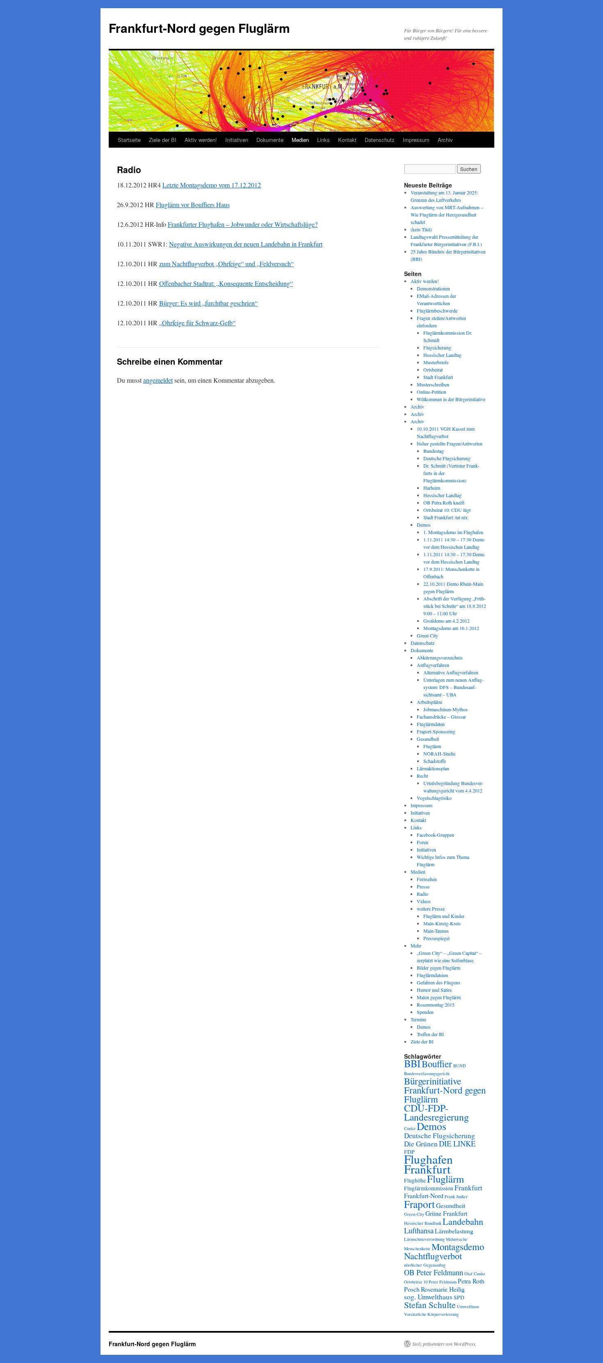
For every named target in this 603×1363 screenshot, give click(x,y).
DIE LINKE (457, 1143)
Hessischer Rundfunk (422, 1223)
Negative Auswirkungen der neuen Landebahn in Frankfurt (245, 244)
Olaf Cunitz (474, 1273)
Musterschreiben (433, 384)
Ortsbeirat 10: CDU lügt (447, 510)
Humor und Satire (434, 989)
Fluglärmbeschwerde (437, 310)
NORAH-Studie (439, 753)
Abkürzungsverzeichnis (440, 657)
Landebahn (463, 1221)
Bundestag (433, 450)
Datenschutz (380, 140)
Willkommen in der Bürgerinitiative (451, 399)
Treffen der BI (430, 1034)
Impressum (416, 140)
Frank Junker (456, 1196)
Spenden (425, 1012)
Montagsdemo (458, 1246)
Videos (424, 901)
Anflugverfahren (433, 665)
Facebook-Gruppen (435, 834)
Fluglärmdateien (432, 975)
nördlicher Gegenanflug (424, 1265)
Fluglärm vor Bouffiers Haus (193, 204)
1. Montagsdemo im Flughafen (453, 532)
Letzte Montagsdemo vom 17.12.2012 (211, 184)
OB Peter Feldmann (433, 1272)
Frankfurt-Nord (423, 1196)
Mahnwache (456, 1239)
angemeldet (158, 380)
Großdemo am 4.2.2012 (446, 620)
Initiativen (236, 140)
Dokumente (269, 140)
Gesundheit (428, 738)
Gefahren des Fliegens (438, 982)
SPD (459, 1297)
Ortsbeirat (433, 369)
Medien (300, 140)
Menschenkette (417, 1248)
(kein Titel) (421, 229)
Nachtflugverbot (433, 1256)
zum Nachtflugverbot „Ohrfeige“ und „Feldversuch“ (226, 263)
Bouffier (437, 1063)
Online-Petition (431, 391)
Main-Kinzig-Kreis (442, 923)
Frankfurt (468, 1187)
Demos (424, 524)
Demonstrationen (433, 288)
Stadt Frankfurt (438, 377)
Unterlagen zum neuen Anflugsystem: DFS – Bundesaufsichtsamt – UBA (453, 687)
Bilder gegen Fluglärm (438, 967)
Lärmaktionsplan (433, 768)
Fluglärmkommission (428, 1188)
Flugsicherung (437, 347)
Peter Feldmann (443, 1282)
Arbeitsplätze (429, 702)
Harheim (431, 487)
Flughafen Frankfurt (428, 1164)
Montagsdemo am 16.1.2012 (451, 628)
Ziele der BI (162, 140)
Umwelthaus (468, 1306)
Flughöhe (415, 1180)
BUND (459, 1065)
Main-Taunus (436, 930)
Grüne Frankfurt (446, 1213)
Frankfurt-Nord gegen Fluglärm (199, 28)
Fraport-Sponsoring (436, 731)
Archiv (445, 140)
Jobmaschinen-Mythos (445, 709)
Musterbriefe (435, 362)
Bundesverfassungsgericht (427, 1073)
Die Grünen (421, 1143)
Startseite (129, 140)
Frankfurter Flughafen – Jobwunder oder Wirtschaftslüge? (242, 224)
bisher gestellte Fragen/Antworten (449, 443)
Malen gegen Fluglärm (439, 997)
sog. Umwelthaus (428, 1296)
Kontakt (347, 140)
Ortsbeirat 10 (415, 1282)
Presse (423, 886)
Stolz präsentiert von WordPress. (444, 1343)
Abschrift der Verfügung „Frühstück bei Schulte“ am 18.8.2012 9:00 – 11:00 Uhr (454, 605)
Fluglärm (432, 746)
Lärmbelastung (454, 1231)
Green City (427, 635)
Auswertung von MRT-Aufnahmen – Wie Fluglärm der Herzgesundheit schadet (447, 214)
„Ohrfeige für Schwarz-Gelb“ (197, 322)
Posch (412, 1289)
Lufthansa (419, 1230)
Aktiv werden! (201, 140)
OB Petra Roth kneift (443, 502)
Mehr (416, 945)
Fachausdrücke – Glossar (441, 716)
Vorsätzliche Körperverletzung (431, 1314)
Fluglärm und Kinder (443, 916)
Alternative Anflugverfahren (450, 672)
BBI (412, 1063)
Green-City (414, 1214)
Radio (422, 893)
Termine (418, 1019)
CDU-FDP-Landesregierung (436, 1112)
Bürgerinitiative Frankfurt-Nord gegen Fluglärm (445, 1090)
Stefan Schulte (430, 1304)
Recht (422, 775)
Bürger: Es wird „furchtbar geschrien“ (208, 303)
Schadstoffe (434, 761)
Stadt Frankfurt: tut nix (445, 517)
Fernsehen (427, 879)
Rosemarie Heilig (443, 1289)
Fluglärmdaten (431, 724)
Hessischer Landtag (442, 355)
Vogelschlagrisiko (434, 798)
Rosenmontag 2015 (436, 1004)
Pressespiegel (436, 938)
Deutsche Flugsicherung (447, 458)
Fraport (419, 1204)
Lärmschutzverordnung (424, 1239)
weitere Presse (431, 908)
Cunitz (410, 1128)
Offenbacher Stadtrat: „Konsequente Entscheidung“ (226, 283)
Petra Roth (471, 1281)
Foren (422, 842)
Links (323, 140)
